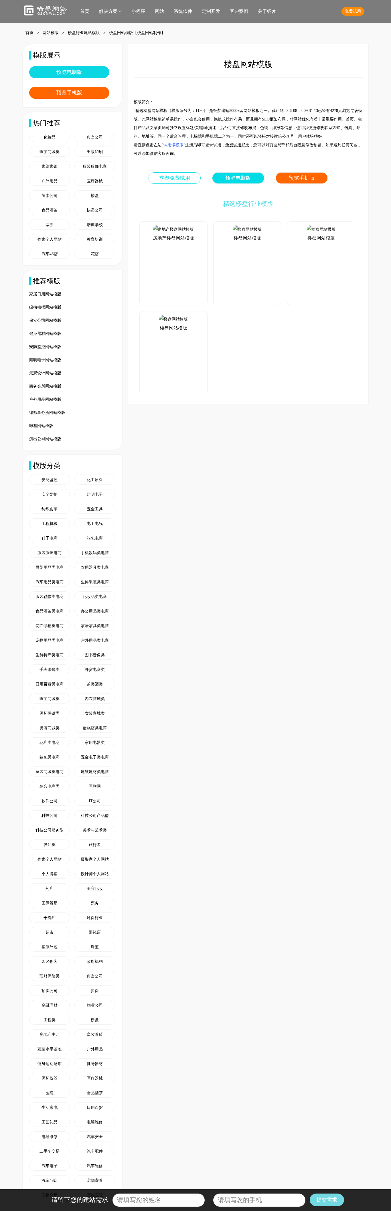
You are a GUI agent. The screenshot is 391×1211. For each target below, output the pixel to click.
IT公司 (95, 801)
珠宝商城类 (50, 699)
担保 (95, 991)
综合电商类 (50, 786)
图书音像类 (95, 655)
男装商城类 (50, 728)
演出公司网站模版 (45, 439)
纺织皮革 (50, 509)
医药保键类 (50, 713)
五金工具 (95, 509)
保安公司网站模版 (45, 320)
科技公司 (50, 815)
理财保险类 (50, 976)
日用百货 (95, 1107)
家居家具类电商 (95, 626)
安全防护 (50, 494)
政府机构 (95, 961)
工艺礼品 (50, 1122)
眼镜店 (95, 932)
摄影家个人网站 (95, 859)
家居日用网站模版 (45, 294)
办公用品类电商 (95, 611)
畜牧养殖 (95, 1034)
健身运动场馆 (49, 1064)
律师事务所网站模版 (47, 412)
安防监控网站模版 (45, 347)
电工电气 (95, 523)
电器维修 (50, 1137)
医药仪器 (50, 1078)
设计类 (50, 845)
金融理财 (50, 1005)
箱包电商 (95, 538)
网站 (159, 11)
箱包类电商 (50, 757)
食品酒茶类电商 (49, 611)
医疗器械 (95, 1078)
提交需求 (327, 1200)
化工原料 (95, 480)
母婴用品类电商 (49, 567)
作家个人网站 (49, 859)
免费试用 (353, 11)
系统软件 (183, 11)
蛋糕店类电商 (95, 728)
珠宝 (95, 947)
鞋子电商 (50, 538)
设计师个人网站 (95, 874)
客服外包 (50, 947)
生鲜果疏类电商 (95, 582)
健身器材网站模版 (45, 333)
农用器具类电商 (95, 567)
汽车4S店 (50, 1180)
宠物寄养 (95, 1180)
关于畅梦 (267, 11)
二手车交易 (50, 1151)
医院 (50, 1093)
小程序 (138, 11)
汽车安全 (95, 1137)
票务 (95, 903)
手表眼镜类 (50, 669)
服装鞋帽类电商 (49, 596)
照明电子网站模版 (45, 360)
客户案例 (239, 11)
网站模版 (51, 33)
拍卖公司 (50, 991)
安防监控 (50, 480)
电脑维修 (95, 1122)
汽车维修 (95, 1166)
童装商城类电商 (49, 772)
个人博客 (50, 874)
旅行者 (95, 845)
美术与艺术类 (95, 830)
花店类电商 (50, 742)
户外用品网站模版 (45, 399)
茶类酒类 (95, 684)
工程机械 (50, 523)
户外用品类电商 (95, 640)
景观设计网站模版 (45, 373)
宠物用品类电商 (49, 640)
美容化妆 (95, 888)
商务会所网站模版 (45, 386)
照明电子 (95, 494)
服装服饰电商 (49, 553)
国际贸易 (50, 903)
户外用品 (95, 1049)
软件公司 (50, 801)
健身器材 (95, 1064)
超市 (50, 932)
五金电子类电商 (95, 757)
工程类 (50, 1020)
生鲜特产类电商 (49, 655)
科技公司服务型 (49, 830)
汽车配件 (95, 1151)
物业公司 (95, 1005)
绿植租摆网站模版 (45, 307)
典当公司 (95, 976)
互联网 (95, 786)
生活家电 (50, 1107)
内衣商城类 (95, 699)
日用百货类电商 (49, 684)
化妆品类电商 (95, 596)
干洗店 (50, 918)
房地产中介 (50, 1034)
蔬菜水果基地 (49, 1049)
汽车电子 (50, 1166)
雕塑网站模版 (41, 426)
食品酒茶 (95, 1093)
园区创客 (50, 961)
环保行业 (95, 918)
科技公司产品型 (95, 815)
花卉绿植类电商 (49, 626)
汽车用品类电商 (49, 582)
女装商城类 (95, 713)
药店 (50, 888)
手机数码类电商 (95, 553)
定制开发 (211, 11)
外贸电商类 (95, 669)
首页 (84, 11)
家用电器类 (95, 742)
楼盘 (95, 1020)
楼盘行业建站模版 (84, 33)
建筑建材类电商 (95, 772)
